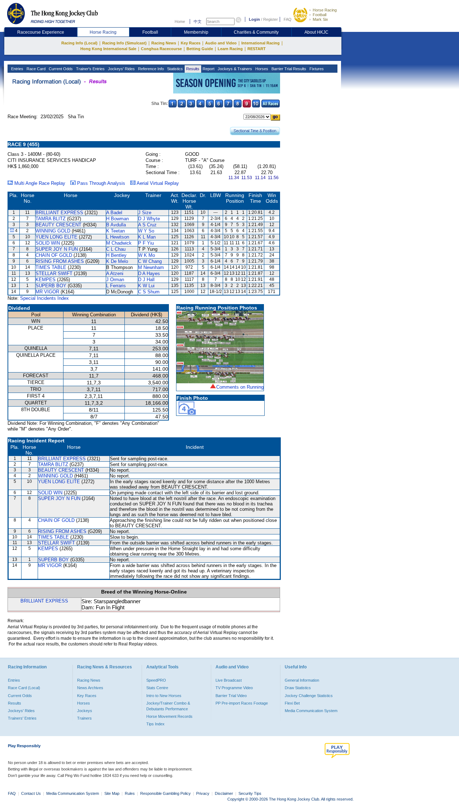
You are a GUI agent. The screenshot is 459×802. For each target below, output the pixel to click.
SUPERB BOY (51, 285)
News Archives (90, 688)
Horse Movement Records (169, 716)
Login (254, 19)
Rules (130, 793)
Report (208, 69)
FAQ (288, 19)
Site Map (111, 793)
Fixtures (316, 69)
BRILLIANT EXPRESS (59, 212)
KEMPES (46, 279)
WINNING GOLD (53, 231)
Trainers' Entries (22, 718)
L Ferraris (116, 285)
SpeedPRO (156, 680)
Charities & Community (256, 32)
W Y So (146, 231)
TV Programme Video (234, 688)
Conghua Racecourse (161, 49)
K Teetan (115, 231)
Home (180, 21)
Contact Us (31, 793)
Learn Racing (230, 49)
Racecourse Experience (40, 32)
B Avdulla (116, 224)
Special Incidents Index (44, 298)
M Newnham (151, 267)
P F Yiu (146, 243)
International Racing (260, 43)
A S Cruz (147, 224)
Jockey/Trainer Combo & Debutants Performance (168, 706)
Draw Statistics (298, 688)
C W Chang (150, 261)
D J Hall (146, 279)
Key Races (190, 43)
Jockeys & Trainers (234, 69)
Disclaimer (224, 793)
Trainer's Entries (90, 69)
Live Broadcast (229, 680)
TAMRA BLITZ (51, 218)
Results (192, 69)
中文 (198, 21)
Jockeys (84, 711)
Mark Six (320, 19)
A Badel (114, 212)
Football (319, 15)
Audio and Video (221, 43)
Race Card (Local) (24, 688)
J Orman (115, 279)
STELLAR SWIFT (54, 273)
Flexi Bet (292, 703)
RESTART (256, 49)
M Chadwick (119, 243)
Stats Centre (157, 688)
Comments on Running (240, 387)
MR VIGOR (47, 291)
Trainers (84, 718)
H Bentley (116, 255)
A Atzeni (114, 273)
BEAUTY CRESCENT (58, 224)
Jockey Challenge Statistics (309, 695)
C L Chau (116, 249)
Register (270, 19)
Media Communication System (311, 711)
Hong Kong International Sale (108, 49)
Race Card (35, 69)
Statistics (174, 69)
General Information (302, 680)
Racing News (163, 43)
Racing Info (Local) (79, 43)
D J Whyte (149, 218)
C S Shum (149, 291)
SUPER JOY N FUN (57, 249)
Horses (261, 69)
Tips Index (155, 724)
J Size (144, 212)
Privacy (202, 793)
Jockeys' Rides (121, 69)
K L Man (147, 237)
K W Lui (146, 285)
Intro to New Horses (163, 695)
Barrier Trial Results (288, 69)
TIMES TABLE (51, 267)
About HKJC (316, 32)
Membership (196, 32)
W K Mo (146, 255)
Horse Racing (325, 10)
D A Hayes (149, 273)
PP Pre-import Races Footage (242, 703)
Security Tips (249, 793)
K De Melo (117, 261)
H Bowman (117, 218)
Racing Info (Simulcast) (124, 43)
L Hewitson (117, 237)
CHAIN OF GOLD (54, 255)
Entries (16, 69)
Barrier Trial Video (231, 695)
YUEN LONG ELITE (56, 237)
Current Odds (60, 69)
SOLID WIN (48, 243)
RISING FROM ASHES (60, 261)
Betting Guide (199, 49)
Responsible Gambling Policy (165, 793)
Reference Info (150, 69)
